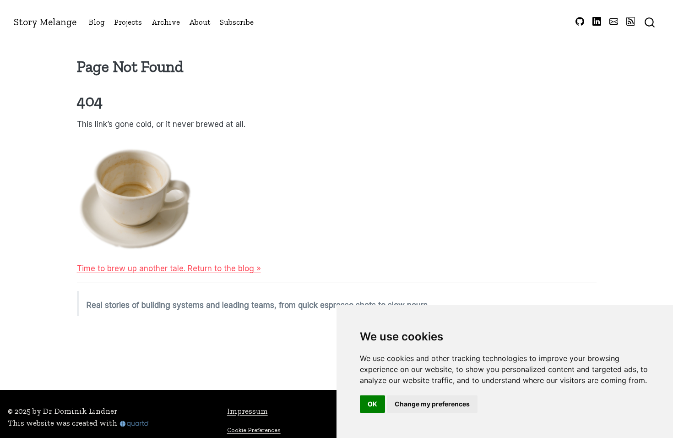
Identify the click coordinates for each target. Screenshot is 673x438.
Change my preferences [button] (432, 404)
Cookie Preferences (254, 429)
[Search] (649, 21)
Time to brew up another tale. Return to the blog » (169, 268)
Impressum (247, 411)
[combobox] (650, 21)
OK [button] (372, 404)
